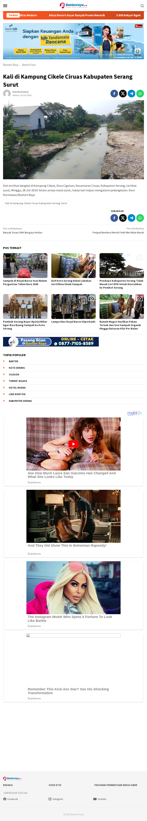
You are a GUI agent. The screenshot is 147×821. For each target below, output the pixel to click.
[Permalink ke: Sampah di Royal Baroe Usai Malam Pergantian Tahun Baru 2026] (25, 265)
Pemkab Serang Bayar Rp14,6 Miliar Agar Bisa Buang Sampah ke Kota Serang (25, 325)
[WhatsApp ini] (140, 93)
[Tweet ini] (123, 93)
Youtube (102, 799)
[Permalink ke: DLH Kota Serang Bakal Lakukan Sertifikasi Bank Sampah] (73, 265)
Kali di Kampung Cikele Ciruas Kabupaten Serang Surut (36, 203)
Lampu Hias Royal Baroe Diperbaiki (73, 321)
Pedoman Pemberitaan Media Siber (115, 785)
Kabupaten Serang (20, 401)
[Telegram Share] (131, 93)
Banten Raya (10, 65)
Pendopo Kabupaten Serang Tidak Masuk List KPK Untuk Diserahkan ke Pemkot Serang (121, 284)
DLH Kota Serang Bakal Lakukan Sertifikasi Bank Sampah (71, 282)
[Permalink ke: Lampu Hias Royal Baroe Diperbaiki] (73, 306)
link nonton (17, 394)
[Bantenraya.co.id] (73, 5)
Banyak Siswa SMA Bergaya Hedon (22, 230)
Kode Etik (55, 785)
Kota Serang (17, 367)
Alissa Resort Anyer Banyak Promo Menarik (60, 15)
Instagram (58, 799)
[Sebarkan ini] (114, 93)
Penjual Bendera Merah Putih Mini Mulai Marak (118, 230)
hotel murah (17, 387)
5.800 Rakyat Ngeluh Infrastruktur (122, 15)
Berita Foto (29, 65)
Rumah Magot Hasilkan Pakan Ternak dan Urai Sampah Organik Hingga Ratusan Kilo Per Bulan (120, 325)
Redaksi (8, 785)
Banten (13, 361)
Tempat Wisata (18, 381)
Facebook (12, 799)
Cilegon (14, 374)
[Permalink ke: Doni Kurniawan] (7, 93)
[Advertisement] (73, 737)
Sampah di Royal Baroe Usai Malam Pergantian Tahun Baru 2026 (25, 282)
